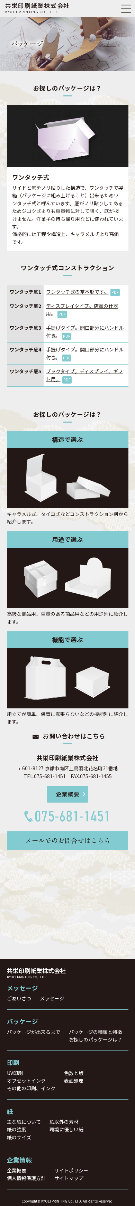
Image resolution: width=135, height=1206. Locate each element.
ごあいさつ (19, 998)
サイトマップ (68, 1178)
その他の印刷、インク (31, 1088)
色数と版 (73, 1073)
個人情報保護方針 (26, 1178)
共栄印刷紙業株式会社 (37, 7)
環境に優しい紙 (66, 1129)
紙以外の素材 (64, 1121)
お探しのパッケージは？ (95, 1039)
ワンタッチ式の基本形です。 (82, 291)
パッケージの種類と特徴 (95, 1031)
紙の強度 (16, 1129)
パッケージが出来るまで (33, 1031)
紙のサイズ (19, 1137)
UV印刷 (15, 1073)
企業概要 (16, 1170)
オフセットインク (26, 1080)
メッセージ (52, 998)
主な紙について (24, 1121)
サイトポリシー (71, 1170)
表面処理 (73, 1080)
